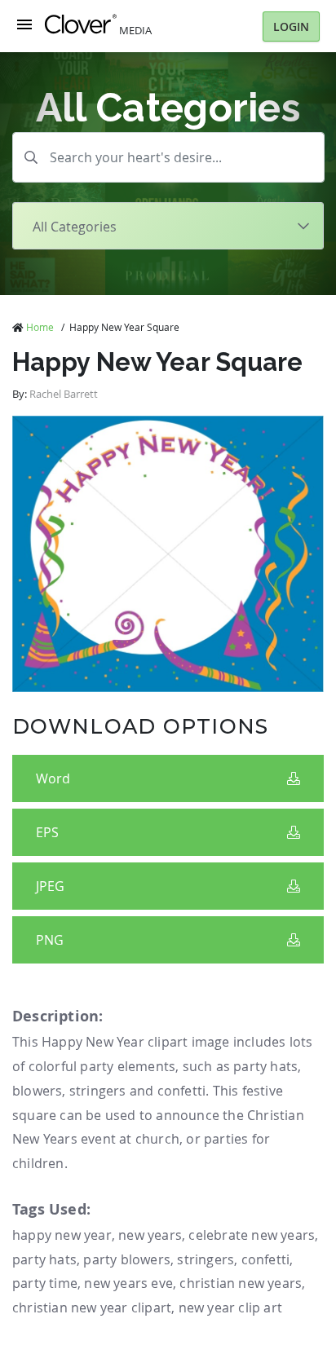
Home (40, 326)
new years (150, 1235)
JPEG (50, 886)
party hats (44, 1259)
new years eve (128, 1283)
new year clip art (230, 1307)
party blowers (126, 1259)
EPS (47, 832)
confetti (265, 1259)
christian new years (240, 1283)
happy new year (62, 1235)
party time (44, 1283)
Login (291, 26)
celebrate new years (251, 1235)
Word (53, 778)
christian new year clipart (91, 1307)
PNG (50, 940)
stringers (205, 1259)
